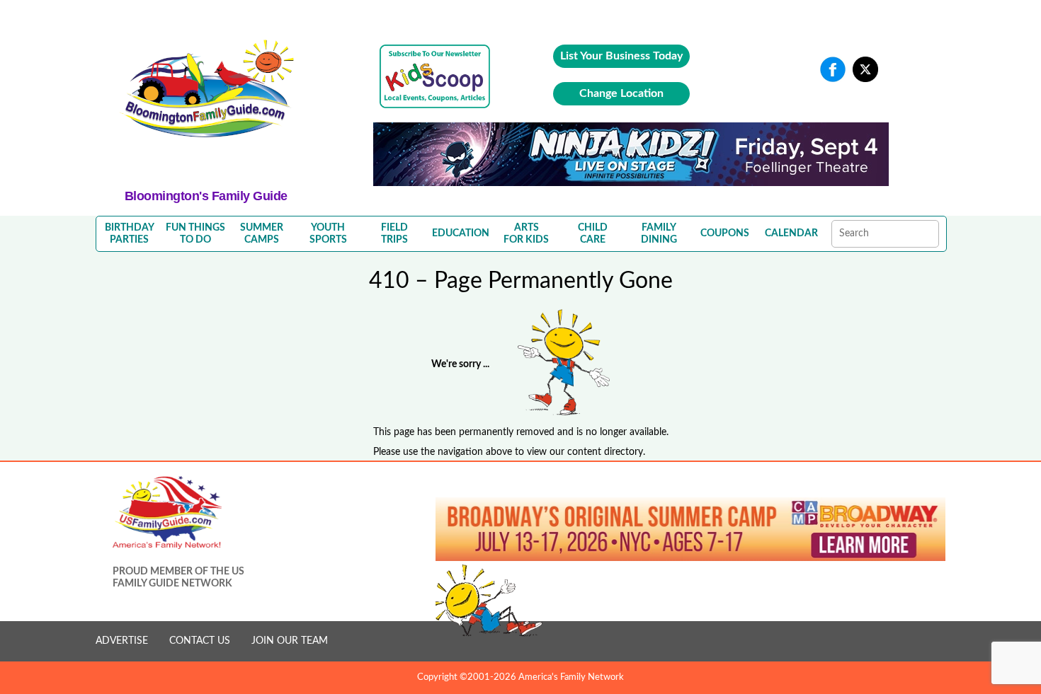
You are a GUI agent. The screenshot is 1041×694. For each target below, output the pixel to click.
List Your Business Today (621, 56)
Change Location (621, 93)
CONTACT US (199, 641)
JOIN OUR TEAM (289, 641)
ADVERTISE (122, 641)
